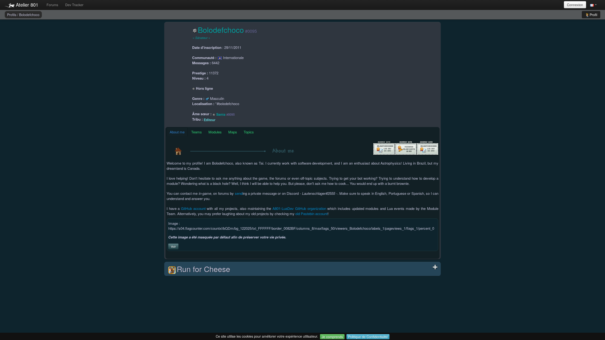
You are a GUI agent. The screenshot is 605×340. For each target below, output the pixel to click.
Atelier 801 (26, 4)
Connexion (575, 4)
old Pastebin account (311, 213)
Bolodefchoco (29, 14)
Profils (12, 14)
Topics (249, 131)
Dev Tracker (74, 4)
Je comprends (332, 336)
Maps (232, 131)
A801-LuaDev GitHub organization (299, 208)
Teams (196, 131)
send (238, 193)
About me (177, 131)
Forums (52, 4)
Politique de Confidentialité (368, 336)
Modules (215, 131)
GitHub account (193, 208)
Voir (173, 246)
